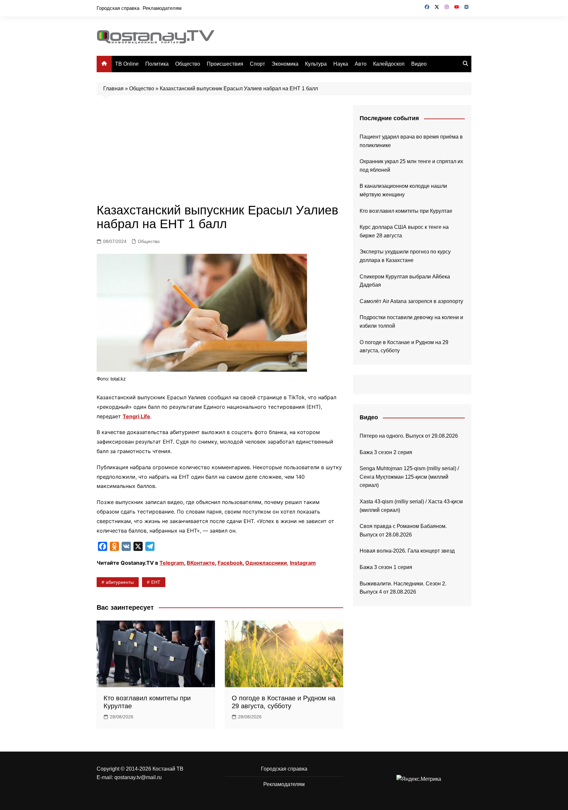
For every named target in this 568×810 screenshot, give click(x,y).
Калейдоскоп (389, 64)
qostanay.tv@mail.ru (138, 777)
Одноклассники (266, 562)
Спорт (257, 64)
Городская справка (118, 8)
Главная (113, 88)
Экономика (285, 64)
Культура (316, 64)
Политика (157, 64)
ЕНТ (155, 582)
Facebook (230, 562)
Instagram (303, 562)
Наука (340, 64)
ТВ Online (127, 64)
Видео (419, 64)
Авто (361, 64)
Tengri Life (136, 416)
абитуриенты (120, 582)
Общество (187, 64)
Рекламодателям (162, 8)
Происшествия (225, 64)
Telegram (171, 562)
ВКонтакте (201, 562)
